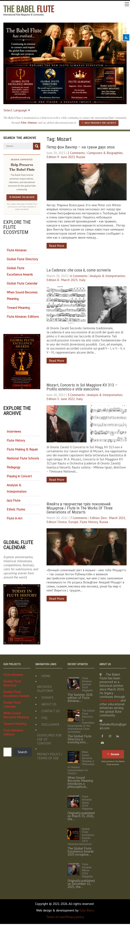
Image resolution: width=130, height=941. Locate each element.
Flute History (89, 522)
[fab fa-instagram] (110, 736)
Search (22, 752)
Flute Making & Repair (22, 449)
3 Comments (76, 395)
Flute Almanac (29, 122)
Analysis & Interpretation (107, 276)
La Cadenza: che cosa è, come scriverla (79, 270)
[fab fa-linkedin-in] (118, 736)
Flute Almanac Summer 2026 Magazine (87, 684)
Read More (56, 246)
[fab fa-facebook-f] (102, 736)
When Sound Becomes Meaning (22, 295)
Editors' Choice (57, 522)
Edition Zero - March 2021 (107, 518)
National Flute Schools (23, 458)
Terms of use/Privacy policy (65, 917)
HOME (45, 676)
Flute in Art (15, 518)
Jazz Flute (13, 500)
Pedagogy (13, 467)
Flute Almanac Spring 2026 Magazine (87, 802)
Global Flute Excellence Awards (20, 271)
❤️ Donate (113, 754)
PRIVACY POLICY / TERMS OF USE (49, 756)
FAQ (44, 718)
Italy (82, 280)
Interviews (14, 431)
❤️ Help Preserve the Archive (98, 123)
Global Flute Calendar (22, 283)
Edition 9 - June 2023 (61, 157)
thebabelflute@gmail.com (113, 726)
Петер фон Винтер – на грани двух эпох (81, 147)
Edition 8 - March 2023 (62, 280)
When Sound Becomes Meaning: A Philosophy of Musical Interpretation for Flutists (81, 762)
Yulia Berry (86, 910)
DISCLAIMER (50, 724)
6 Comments (79, 276)
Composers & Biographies (105, 153)
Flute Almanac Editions (23, 316)
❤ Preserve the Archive (21, 197)
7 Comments (78, 518)
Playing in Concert (19, 476)
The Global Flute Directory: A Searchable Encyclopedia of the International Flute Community (81, 721)
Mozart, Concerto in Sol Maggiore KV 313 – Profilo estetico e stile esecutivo (82, 387)
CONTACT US (50, 711)
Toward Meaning (18, 308)
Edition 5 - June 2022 (61, 399)
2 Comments (76, 153)
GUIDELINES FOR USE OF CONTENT (49, 739)
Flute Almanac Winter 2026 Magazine (87, 870)
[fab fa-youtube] (102, 743)
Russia (80, 157)
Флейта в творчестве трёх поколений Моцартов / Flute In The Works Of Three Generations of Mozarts (80, 508)
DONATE (47, 697)
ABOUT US (48, 704)
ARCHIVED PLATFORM (45, 689)
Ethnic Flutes (16, 509)
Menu (126, 4)
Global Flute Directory (22, 259)
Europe (73, 522)
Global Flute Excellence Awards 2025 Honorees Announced (81, 836)
